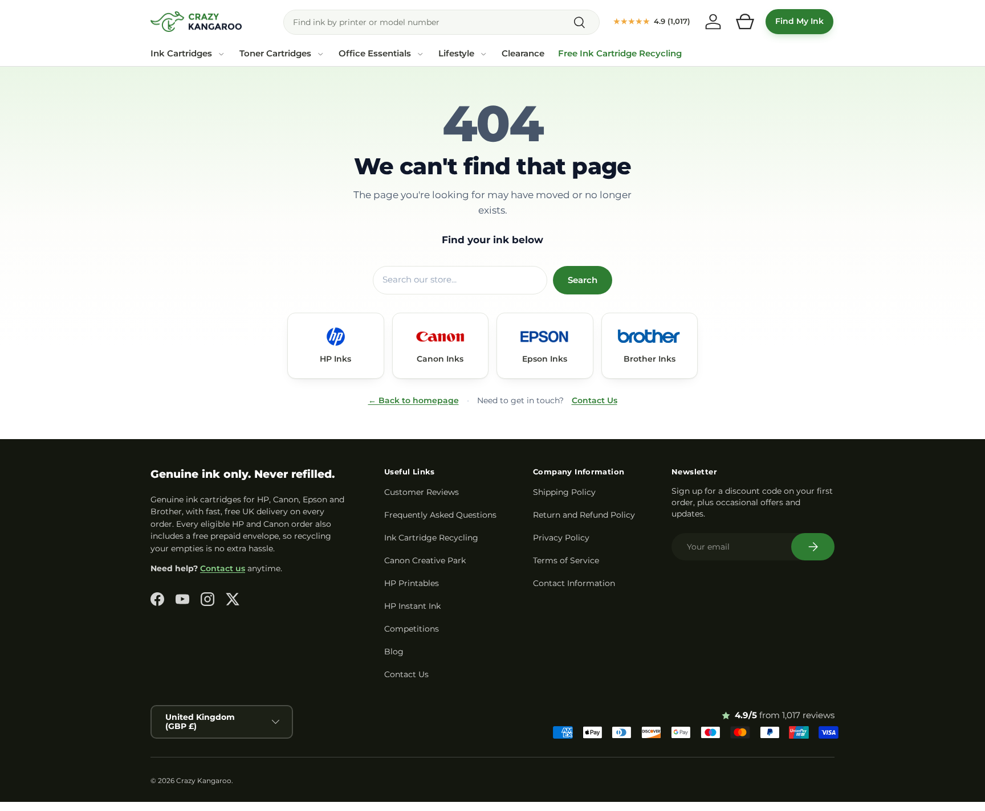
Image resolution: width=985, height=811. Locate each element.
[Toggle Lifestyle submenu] (483, 54)
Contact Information (574, 583)
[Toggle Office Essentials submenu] (420, 54)
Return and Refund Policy (584, 514)
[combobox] (441, 22)
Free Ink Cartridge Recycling (620, 53)
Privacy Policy (561, 537)
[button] (745, 21)
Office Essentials (375, 53)
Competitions (411, 628)
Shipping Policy (564, 492)
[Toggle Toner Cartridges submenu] (320, 54)
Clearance (523, 53)
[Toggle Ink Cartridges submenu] (221, 54)
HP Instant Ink (412, 606)
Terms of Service (566, 560)
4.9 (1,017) (651, 21)
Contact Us (594, 400)
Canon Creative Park (425, 560)
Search (582, 280)
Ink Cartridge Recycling (431, 537)
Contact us (222, 568)
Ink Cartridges (181, 53)
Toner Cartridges (275, 53)
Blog (394, 651)
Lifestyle (456, 53)
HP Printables (411, 583)
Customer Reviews (421, 492)
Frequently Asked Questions (440, 514)
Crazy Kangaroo (203, 780)
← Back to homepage (413, 400)
